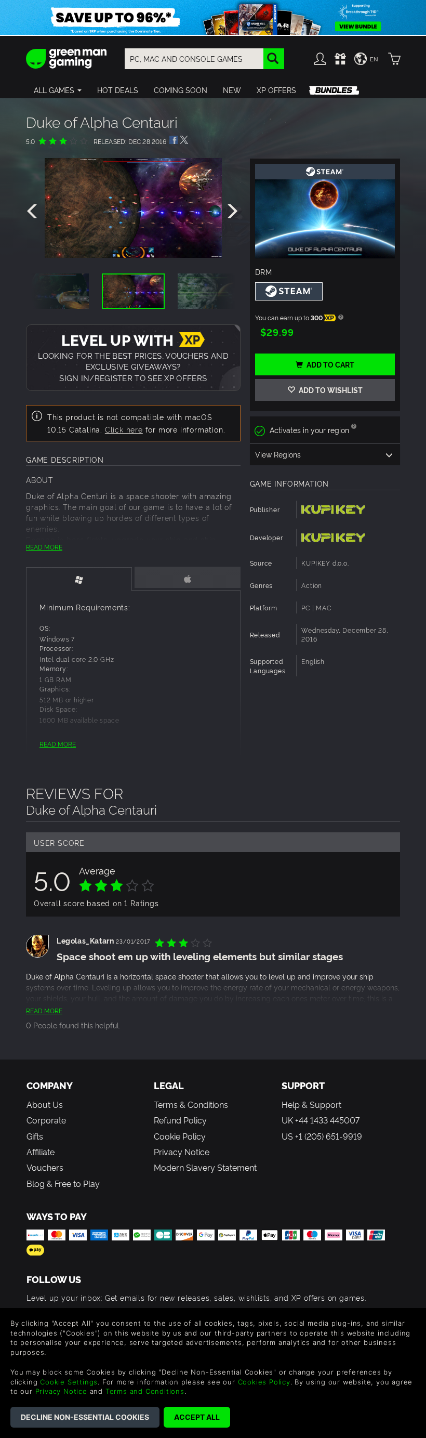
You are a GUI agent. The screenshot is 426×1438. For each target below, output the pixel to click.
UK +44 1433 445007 (321, 1120)
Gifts (34, 1136)
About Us (44, 1104)
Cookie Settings (69, 1382)
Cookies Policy (264, 1382)
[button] (57, 90)
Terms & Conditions (191, 1104)
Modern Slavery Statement (205, 1167)
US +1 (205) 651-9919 (322, 1136)
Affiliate (40, 1151)
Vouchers (44, 1167)
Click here (124, 429)
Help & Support (311, 1104)
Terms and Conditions (144, 1391)
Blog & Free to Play (63, 1183)
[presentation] (33, 212)
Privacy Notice (181, 1151)
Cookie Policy (180, 1136)
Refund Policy (180, 1120)
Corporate (46, 1120)
